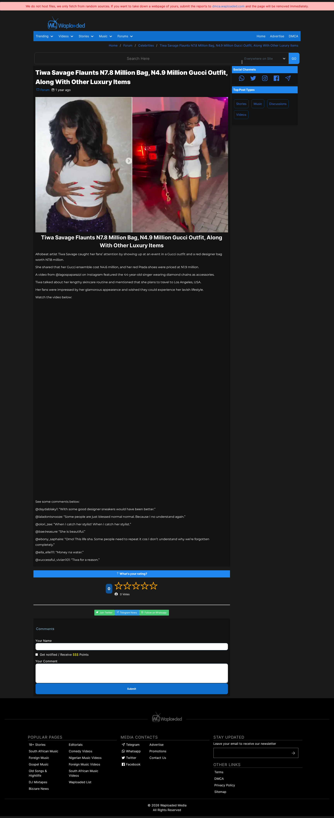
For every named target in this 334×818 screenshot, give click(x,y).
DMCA (293, 36)
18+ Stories (37, 745)
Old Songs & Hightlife (38, 773)
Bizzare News (39, 789)
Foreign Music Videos (84, 764)
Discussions (277, 104)
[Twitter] (253, 79)
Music (258, 104)
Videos (241, 114)
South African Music (43, 751)
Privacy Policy (224, 785)
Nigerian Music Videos (85, 758)
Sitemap (220, 792)
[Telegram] (288, 79)
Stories (241, 104)
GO (294, 58)
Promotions (157, 751)
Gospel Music (39, 764)
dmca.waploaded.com (228, 6)
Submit (131, 688)
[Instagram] (264, 79)
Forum (44, 90)
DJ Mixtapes (38, 782)
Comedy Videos (80, 751)
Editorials (76, 745)
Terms (218, 772)
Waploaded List (80, 782)
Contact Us (157, 758)
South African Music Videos (83, 773)
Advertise (156, 745)
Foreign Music (39, 758)
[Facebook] (276, 79)
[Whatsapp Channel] (241, 79)
